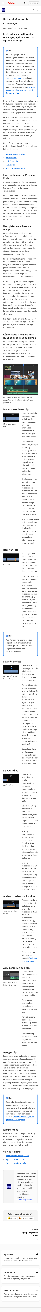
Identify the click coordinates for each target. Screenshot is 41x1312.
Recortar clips (11, 157)
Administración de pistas (15, 168)
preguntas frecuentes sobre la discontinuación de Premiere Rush (20, 90)
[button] (25, 3)
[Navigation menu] (3, 3)
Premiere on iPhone (14, 78)
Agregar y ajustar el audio (16, 1163)
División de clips (12, 161)
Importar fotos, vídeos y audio (17, 1155)
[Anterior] (11, 1236)
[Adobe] (11, 3)
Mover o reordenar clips (15, 154)
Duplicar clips (11, 165)
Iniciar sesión (34, 3)
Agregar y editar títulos (15, 1159)
